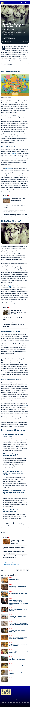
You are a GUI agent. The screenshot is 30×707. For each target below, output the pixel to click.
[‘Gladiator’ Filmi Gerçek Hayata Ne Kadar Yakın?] (4, 630)
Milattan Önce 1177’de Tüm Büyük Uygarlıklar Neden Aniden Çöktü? (18, 541)
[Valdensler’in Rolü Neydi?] (4, 679)
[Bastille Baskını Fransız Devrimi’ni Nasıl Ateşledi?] (4, 587)
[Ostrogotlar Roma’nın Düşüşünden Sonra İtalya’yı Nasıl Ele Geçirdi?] (4, 658)
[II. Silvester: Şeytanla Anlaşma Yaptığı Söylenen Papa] (4, 651)
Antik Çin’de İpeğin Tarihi (10, 322)
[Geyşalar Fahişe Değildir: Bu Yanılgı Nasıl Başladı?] (4, 609)
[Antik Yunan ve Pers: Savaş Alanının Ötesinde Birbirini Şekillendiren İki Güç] (4, 623)
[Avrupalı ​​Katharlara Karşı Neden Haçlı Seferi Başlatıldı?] (4, 644)
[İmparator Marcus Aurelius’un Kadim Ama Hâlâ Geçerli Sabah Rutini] (6, 312)
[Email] (21, 570)
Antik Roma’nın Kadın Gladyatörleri (18, 665)
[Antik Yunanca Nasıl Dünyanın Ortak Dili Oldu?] (4, 672)
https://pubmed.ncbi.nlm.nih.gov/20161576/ (12, 564)
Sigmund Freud (8, 168)
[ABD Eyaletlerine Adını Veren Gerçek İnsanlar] (4, 594)
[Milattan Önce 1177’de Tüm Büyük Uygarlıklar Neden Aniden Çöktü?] (6, 541)
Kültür (3, 21)
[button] (19, 2)
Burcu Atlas (7, 36)
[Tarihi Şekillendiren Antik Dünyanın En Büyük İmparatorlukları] (6, 200)
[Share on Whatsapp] (8, 41)
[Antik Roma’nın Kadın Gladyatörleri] (4, 665)
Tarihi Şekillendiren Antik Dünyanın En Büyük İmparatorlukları (18, 200)
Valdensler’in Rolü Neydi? (15, 679)
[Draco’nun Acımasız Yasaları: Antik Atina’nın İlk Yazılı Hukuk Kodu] (4, 637)
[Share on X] (5, 41)
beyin (10, 286)
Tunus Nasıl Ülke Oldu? (14, 579)
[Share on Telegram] (10, 41)
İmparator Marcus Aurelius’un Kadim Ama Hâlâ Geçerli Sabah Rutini (18, 312)
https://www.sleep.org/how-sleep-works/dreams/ (13, 562)
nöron (25, 405)
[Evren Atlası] (2, 3)
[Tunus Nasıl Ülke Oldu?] (4, 580)
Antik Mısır (14, 153)
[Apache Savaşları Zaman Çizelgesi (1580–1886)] (4, 616)
